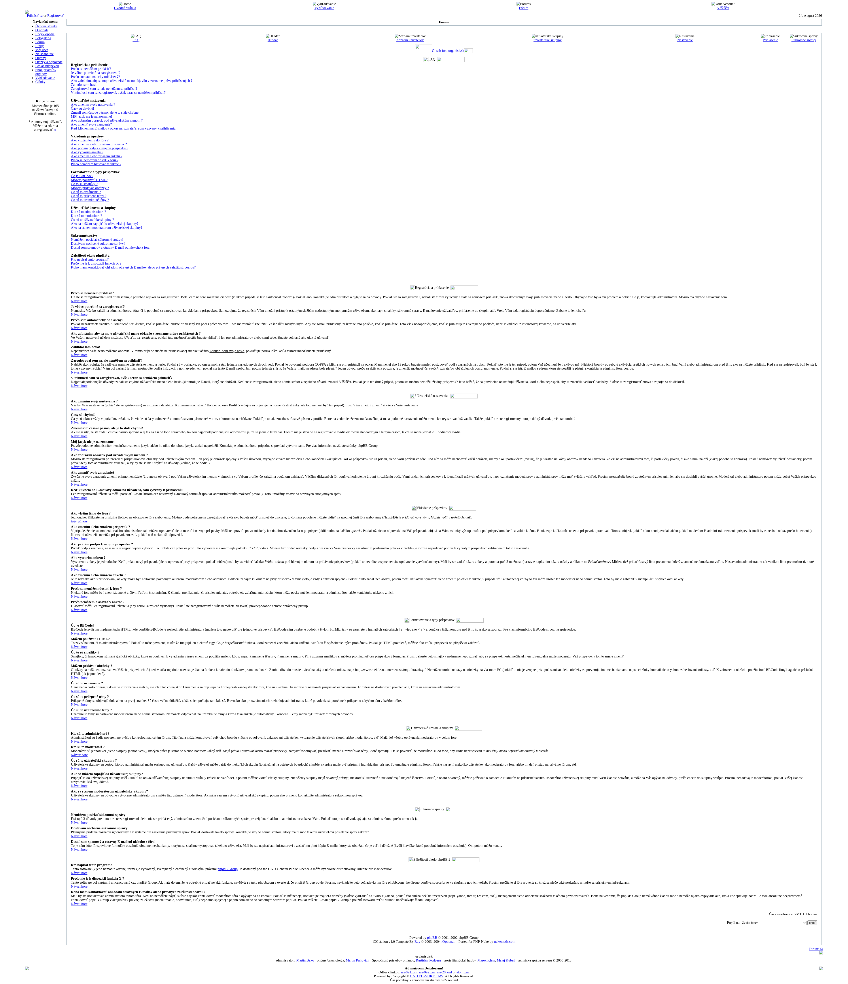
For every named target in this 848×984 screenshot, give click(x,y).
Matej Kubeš (506, 960)
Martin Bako (305, 960)
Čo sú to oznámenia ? (86, 192)
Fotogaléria (43, 38)
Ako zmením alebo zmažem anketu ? (96, 156)
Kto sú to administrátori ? (88, 212)
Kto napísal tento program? (90, 259)
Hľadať (273, 40)
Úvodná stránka (125, 8)
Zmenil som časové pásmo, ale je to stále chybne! (105, 112)
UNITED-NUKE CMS (426, 976)
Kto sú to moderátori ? (86, 216)
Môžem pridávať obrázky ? (90, 188)
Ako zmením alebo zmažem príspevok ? (99, 144)
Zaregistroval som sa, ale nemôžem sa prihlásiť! (104, 88)
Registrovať (55, 15)
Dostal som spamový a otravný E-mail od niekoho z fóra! (111, 247)
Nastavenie (685, 40)
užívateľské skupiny (548, 40)
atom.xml (462, 972)
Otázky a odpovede (48, 62)
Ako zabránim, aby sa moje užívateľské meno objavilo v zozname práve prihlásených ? (131, 81)
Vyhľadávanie (324, 8)
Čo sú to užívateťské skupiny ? (92, 220)
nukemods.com (504, 941)
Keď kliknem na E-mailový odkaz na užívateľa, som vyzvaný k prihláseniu (123, 128)
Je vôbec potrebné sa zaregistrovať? (96, 73)
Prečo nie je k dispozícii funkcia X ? (96, 263)
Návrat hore (79, 301)
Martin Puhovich (357, 960)
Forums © (816, 949)
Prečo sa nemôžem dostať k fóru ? (94, 160)
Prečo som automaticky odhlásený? (95, 77)
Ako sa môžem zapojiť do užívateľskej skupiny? (104, 223)
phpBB (432, 937)
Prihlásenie (770, 40)
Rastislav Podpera (428, 960)
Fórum (523, 8)
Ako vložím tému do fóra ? (89, 140)
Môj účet (41, 50)
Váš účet (723, 8)
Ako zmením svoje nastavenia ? (93, 104)
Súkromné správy (803, 40)
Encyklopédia (45, 34)
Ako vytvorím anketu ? (87, 152)
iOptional (447, 941)
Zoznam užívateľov (410, 40)
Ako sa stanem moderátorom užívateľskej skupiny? (106, 227)
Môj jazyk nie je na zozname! (91, 116)
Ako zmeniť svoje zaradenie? (91, 124)
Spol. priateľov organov (45, 72)
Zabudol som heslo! (84, 84)
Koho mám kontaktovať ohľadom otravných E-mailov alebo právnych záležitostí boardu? (133, 267)
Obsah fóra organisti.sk (448, 51)
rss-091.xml (409, 972)
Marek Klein (486, 960)
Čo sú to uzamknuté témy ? (90, 200)
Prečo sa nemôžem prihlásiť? (91, 69)
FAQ (136, 40)
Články (40, 82)
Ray (417, 941)
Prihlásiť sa (35, 15)
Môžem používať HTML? (89, 180)
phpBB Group (228, 869)
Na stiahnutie (44, 54)
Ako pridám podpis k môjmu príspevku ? (99, 148)
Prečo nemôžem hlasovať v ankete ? (96, 164)
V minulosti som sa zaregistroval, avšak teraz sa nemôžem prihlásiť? (118, 92)
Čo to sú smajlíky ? (84, 184)
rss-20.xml (444, 972)
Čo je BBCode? (82, 176)
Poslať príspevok (47, 66)
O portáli (41, 30)
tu (54, 129)
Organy (40, 58)
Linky (39, 46)
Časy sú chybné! (82, 108)
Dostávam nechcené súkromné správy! (98, 243)
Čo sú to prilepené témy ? (88, 196)
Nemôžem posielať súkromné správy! (97, 239)
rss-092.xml (427, 972)
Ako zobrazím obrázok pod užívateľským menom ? (107, 120)
